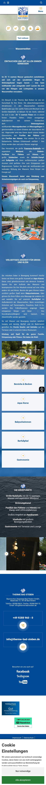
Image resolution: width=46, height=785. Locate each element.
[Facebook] (23, 671)
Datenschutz (28, 738)
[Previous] (6, 553)
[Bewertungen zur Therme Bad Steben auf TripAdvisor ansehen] (23, 722)
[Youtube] (23, 682)
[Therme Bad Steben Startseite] (23, 13)
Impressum (16, 738)
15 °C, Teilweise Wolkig (5, 2)
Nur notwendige (23, 771)
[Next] (39, 553)
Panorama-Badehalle (32, 148)
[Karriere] (37, 28)
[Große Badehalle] (23, 197)
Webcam (8, 2)
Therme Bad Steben (11, 713)
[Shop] (15, 28)
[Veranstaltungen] (23, 28)
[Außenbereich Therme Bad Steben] (23, 226)
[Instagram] (23, 676)
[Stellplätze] (8, 28)
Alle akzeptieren (23, 780)
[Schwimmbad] (23, 568)
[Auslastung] (30, 28)
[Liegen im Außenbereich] (23, 355)
